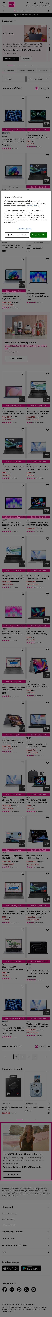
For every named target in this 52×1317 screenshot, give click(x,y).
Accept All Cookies (38, 235)
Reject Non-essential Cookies (17, 235)
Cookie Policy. (33, 206)
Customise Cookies (25, 229)
